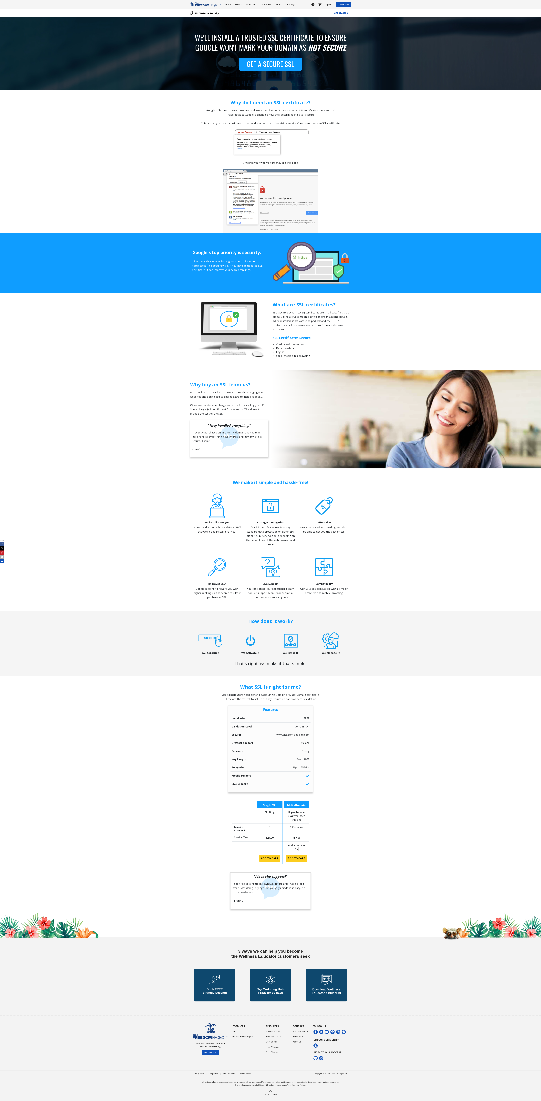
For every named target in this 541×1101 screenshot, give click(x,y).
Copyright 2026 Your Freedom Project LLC (330, 1074)
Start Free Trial (210, 1052)
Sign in (328, 4)
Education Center (274, 1036)
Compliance (213, 1074)
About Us (297, 1041)
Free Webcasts (273, 1047)
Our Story (290, 4)
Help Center (298, 1036)
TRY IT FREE (343, 4)
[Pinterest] (2, 552)
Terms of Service (229, 1074)
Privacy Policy (199, 1074)
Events (238, 4)
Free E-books (272, 1052)
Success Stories (273, 1031)
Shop (278, 4)
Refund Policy (245, 1074)
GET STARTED (341, 13)
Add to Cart (269, 858)
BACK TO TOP (270, 1094)
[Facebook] (2, 544)
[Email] (2, 557)
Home (228, 4)
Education (251, 4)
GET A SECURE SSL (270, 64)
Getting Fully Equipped (242, 1036)
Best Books (271, 1041)
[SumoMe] (2, 561)
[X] (2, 548)
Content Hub (266, 4)
